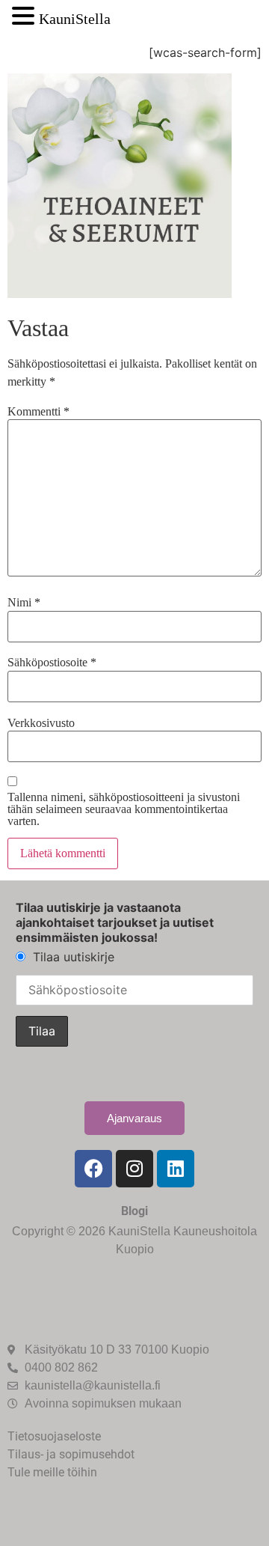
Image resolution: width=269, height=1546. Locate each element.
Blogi (134, 1211)
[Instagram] (134, 1168)
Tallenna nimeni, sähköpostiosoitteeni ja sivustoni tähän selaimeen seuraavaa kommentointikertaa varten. (123, 809)
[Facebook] (93, 1168)
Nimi (23, 603)
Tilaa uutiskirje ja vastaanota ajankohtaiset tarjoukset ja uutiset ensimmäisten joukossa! (115, 922)
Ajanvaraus (134, 1118)
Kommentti (38, 412)
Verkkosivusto (41, 723)
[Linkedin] (175, 1168)
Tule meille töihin (52, 1472)
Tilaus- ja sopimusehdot (70, 1454)
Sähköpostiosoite (51, 663)
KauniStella (75, 18)
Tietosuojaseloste (54, 1436)
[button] (25, 16)
